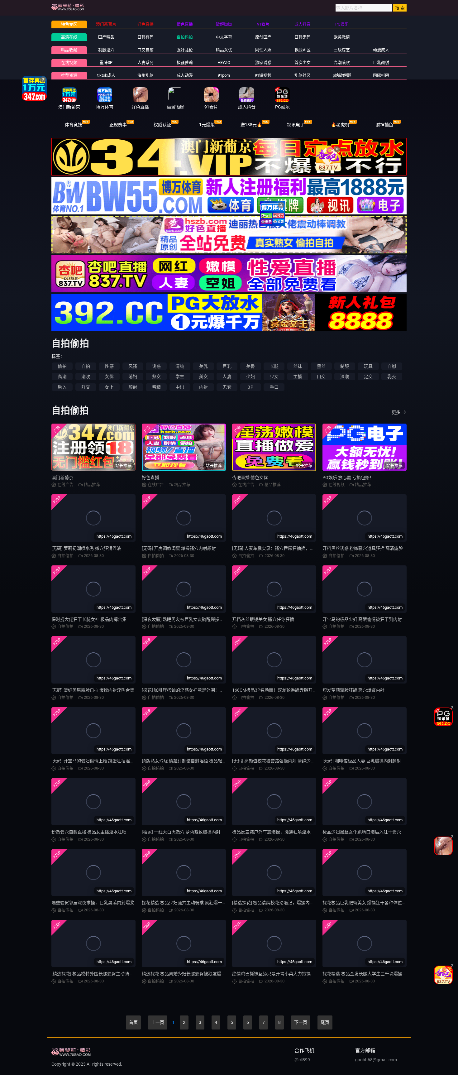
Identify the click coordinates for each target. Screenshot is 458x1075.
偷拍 (62, 366)
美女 (203, 376)
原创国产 (263, 37)
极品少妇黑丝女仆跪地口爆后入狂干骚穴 (361, 831)
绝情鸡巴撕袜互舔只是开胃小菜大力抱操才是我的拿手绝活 (289, 973)
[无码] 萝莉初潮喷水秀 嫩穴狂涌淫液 (86, 548)
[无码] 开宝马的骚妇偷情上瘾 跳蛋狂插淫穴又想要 (99, 760)
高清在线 (69, 37)
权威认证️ (162, 124)
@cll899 (302, 1059)
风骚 (132, 366)
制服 (344, 366)
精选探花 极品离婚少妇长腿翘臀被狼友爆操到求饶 (190, 973)
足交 (368, 376)
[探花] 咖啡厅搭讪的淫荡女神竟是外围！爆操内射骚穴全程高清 (202, 690)
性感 (109, 366)
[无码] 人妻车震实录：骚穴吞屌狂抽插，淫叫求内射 (282, 548)
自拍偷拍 (185, 37)
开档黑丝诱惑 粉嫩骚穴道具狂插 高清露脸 (362, 548)
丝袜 (297, 366)
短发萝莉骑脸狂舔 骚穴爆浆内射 (353, 690)
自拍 (85, 366)
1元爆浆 (207, 124)
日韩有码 (145, 37)
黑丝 (321, 366)
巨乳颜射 (381, 62)
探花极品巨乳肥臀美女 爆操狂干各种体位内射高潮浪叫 (375, 902)
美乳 (203, 366)
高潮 (62, 376)
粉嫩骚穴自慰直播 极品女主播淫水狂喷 (88, 831)
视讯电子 (295, 124)
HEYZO (223, 62)
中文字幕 (224, 37)
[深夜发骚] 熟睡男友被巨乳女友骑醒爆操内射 (185, 619)
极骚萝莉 (185, 62)
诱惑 (156, 366)
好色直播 (150, 477)
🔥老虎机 (340, 124)
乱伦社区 (302, 75)
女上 (109, 387)
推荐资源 (69, 75)
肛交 (85, 387)
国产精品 (106, 37)
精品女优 (224, 49)
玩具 (368, 366)
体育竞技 (73, 124)
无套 (226, 387)
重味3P (106, 62)
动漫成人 (381, 49)
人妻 (226, 376)
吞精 (156, 387)
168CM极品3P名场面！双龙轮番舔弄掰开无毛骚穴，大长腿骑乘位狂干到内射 (307, 690)
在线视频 (69, 62)
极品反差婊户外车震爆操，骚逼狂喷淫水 (271, 831)
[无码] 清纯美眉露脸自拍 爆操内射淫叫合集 (92, 690)
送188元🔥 (251, 124)
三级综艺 (342, 49)
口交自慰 (145, 49)
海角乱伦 (145, 75)
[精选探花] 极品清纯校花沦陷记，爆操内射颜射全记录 (284, 902)
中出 (179, 387)
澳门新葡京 (62, 477)
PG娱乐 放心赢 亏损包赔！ (348, 477)
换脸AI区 (303, 49)
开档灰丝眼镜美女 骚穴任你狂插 (263, 619)
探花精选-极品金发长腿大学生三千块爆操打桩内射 (371, 973)
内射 (203, 387)
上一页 (157, 1022)
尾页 (325, 1022)
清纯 (179, 366)
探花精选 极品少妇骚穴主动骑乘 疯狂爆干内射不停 (191, 902)
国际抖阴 (381, 75)
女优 (109, 376)
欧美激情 (342, 37)
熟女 (156, 376)
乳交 (391, 376)
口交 (321, 376)
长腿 (274, 366)
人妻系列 (145, 62)
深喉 (344, 376)
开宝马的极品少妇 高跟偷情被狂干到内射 (362, 619)
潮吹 (85, 376)
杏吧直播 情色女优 (250, 477)
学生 (179, 376)
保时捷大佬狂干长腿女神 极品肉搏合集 (88, 619)
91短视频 (263, 75)
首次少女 (302, 62)
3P (250, 387)
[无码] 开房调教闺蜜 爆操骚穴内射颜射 (179, 548)
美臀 (250, 366)
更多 (396, 412)
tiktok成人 (106, 75)
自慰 (391, 366)
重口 (274, 387)
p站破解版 (342, 75)
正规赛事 (118, 124)
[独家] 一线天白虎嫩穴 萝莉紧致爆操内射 (181, 831)
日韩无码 (302, 37)
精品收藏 (69, 49)
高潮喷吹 (342, 62)
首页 (133, 1022)
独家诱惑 (263, 62)
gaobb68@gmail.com (376, 1059)
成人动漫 (185, 75)
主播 (297, 376)
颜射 (132, 387)
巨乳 (226, 366)
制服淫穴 (106, 49)
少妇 (250, 376)
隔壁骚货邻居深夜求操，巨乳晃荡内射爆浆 (92, 902)
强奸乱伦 (185, 49)
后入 (62, 387)
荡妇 (132, 376)
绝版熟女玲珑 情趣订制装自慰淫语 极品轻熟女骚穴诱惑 (195, 760)
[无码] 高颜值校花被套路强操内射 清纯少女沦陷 (278, 760)
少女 (274, 376)
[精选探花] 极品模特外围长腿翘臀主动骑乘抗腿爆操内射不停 (109, 973)
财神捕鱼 (384, 124)
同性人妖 (263, 49)
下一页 (300, 1022)
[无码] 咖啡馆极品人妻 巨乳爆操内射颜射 (361, 760)
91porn (224, 75)
